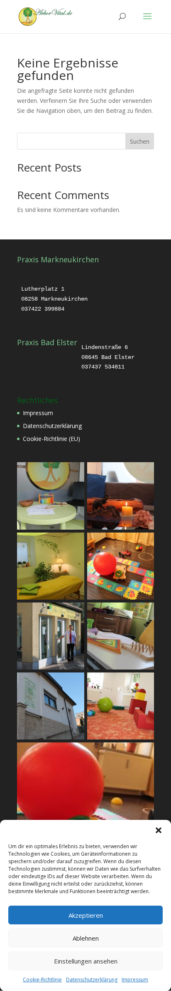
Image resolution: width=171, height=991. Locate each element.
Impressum (135, 979)
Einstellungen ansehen (85, 961)
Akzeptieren (85, 915)
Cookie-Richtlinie (42, 979)
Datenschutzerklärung (91, 979)
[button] (158, 830)
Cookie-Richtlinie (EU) (51, 439)
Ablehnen (86, 938)
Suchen (139, 141)
